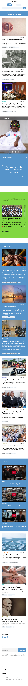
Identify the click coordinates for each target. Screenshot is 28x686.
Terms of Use (14, 679)
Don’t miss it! (18, 14)
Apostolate (8, 626)
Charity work (4, 47)
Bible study (12, 317)
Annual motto (5, 421)
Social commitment (13, 562)
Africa (3, 453)
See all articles (5, 231)
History (12, 79)
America (4, 387)
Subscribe (22, 650)
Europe (11, 111)
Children (10, 594)
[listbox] (18, 5)
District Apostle (5, 79)
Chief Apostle (5, 282)
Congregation (12, 47)
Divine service (5, 111)
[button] (23, 37)
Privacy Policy (8, 679)
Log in (9, 4)
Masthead (20, 679)
